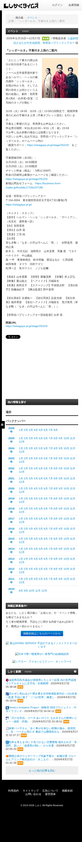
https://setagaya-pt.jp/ (19, 204)
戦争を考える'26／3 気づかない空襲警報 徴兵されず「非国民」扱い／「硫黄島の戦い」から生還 (41, 744)
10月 (66, 438)
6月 (46, 429)
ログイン (57, 4)
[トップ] (10, 17)
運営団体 (50, 794)
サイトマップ (31, 790)
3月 (31, 429)
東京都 (46, 38)
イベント (32, 17)
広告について (50, 790)
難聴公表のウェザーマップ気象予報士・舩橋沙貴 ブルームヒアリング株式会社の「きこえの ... (41, 757)
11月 (72, 438)
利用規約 (13, 790)
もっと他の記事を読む (42, 770)
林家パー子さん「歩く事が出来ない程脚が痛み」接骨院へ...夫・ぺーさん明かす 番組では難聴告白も (41, 730)
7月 (51, 429)
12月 (22, 441)
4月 (36, 429)
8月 (56, 429)
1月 (21, 429)
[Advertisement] (32, 370)
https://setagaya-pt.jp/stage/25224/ (48, 145)
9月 (61, 438)
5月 (41, 429)
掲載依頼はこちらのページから (42, 633)
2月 (26, 429)
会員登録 (73, 4)
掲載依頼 (67, 790)
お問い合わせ (33, 794)
